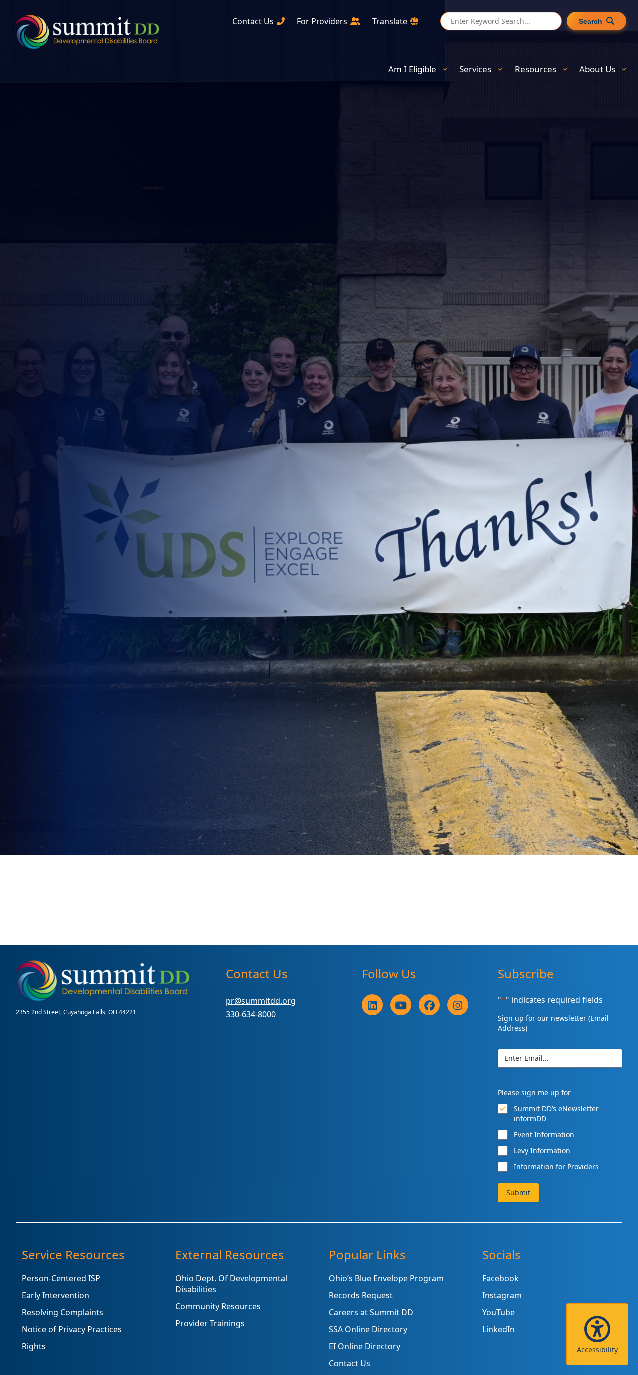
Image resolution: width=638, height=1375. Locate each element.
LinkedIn (498, 1329)
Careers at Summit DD (371, 1312)
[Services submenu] (499, 68)
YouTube (498, 1312)
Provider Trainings (210, 1323)
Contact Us (349, 1363)
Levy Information (542, 1150)
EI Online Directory (364, 1346)
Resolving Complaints (62, 1312)
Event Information (544, 1134)
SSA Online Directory (368, 1329)
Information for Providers (556, 1166)
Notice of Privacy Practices (72, 1329)
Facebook (500, 1278)
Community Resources (218, 1306)
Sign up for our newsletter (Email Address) (553, 1029)
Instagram (502, 1295)
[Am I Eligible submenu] (444, 68)
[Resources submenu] (564, 68)
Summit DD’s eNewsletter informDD (556, 1113)
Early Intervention (55, 1295)
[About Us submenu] (623, 68)
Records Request (361, 1295)
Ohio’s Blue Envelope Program (386, 1278)
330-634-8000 (251, 1014)
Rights (34, 1346)
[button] (597, 1334)
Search (590, 21)
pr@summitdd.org (261, 1000)
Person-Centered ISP (61, 1278)
